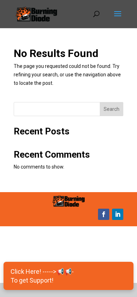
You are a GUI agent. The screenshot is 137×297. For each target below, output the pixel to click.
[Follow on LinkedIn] (117, 214)
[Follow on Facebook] (103, 214)
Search (111, 109)
